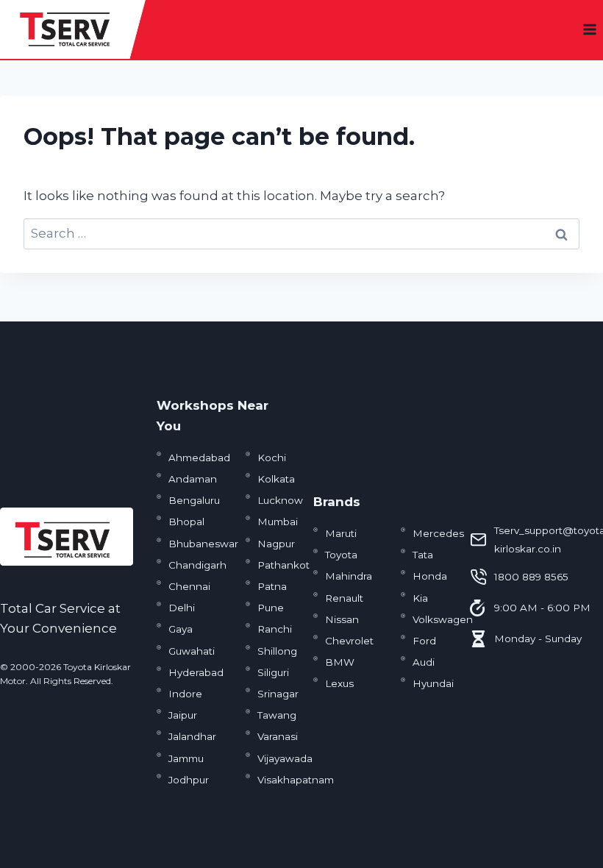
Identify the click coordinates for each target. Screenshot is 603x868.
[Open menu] (589, 29)
